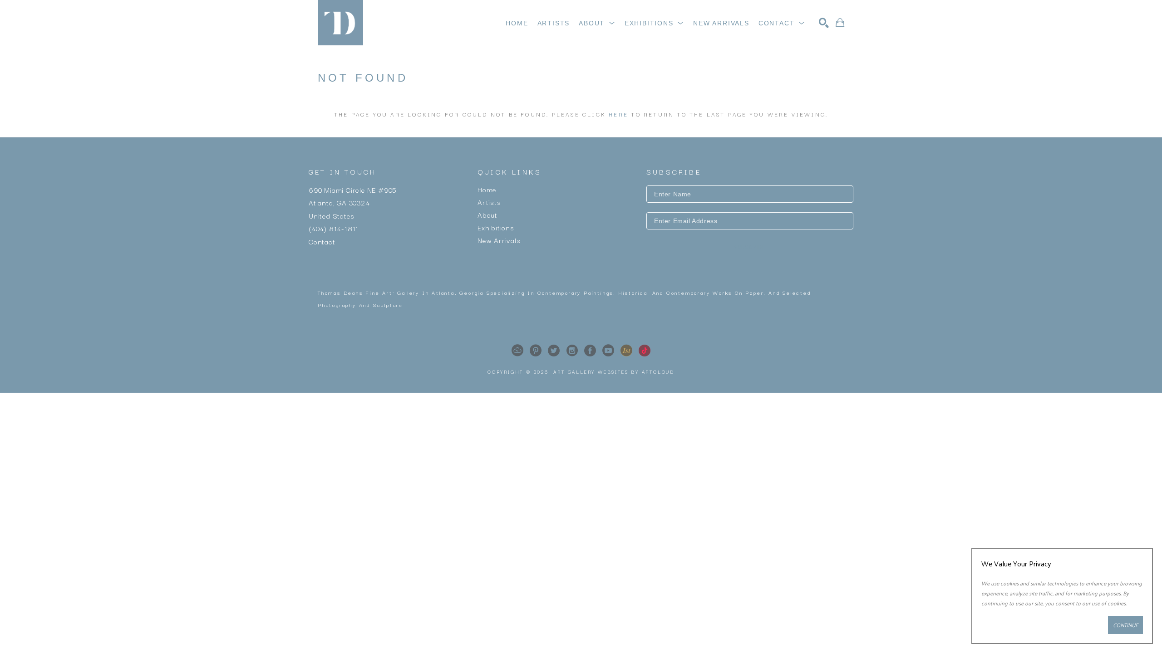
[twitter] (554, 350)
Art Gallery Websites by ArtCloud (614, 371)
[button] (597, 23)
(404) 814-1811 (334, 228)
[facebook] (590, 350)
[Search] (824, 23)
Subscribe (750, 246)
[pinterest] (536, 350)
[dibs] (626, 350)
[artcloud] (517, 350)
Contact (322, 240)
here (618, 114)
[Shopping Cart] (840, 23)
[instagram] (572, 350)
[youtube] (608, 350)
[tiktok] (644, 350)
